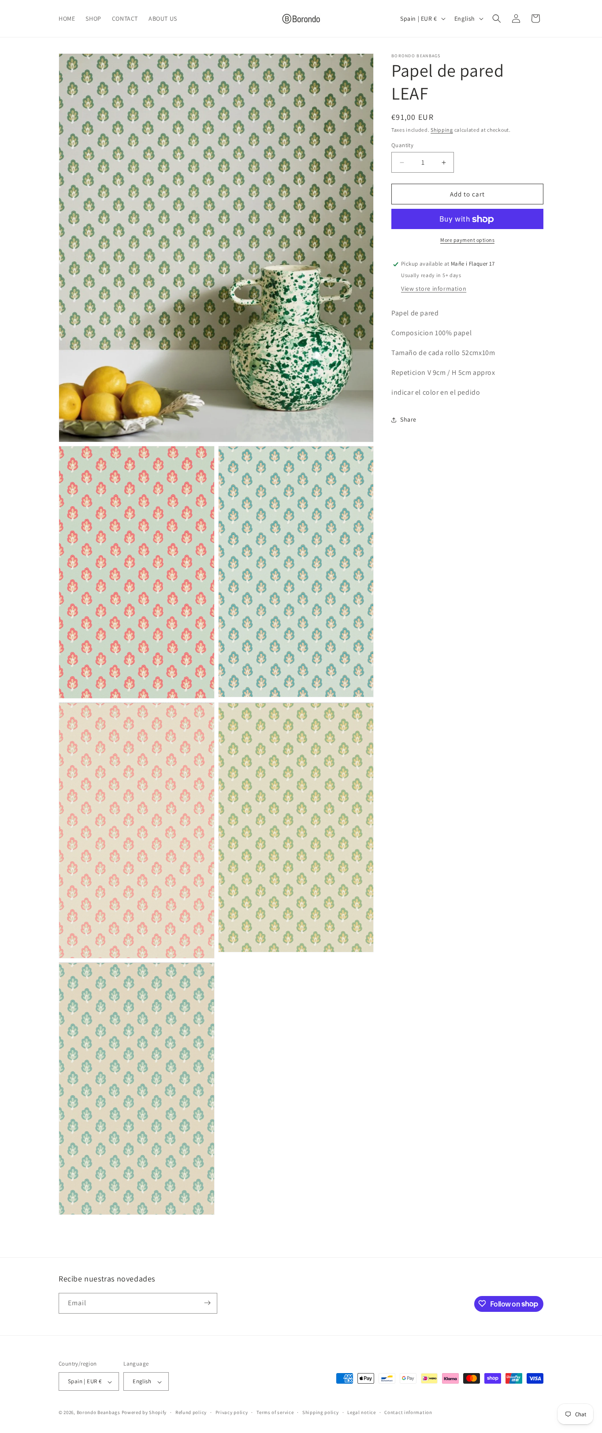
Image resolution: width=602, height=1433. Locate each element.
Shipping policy (320, 1412)
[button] (496, 18)
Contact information (408, 1412)
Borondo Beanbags (98, 1413)
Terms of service (275, 1412)
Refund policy (191, 1412)
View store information (433, 289)
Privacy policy (232, 1412)
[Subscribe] (207, 1302)
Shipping (442, 129)
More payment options (467, 240)
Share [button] (408, 419)
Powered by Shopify (144, 1413)
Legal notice (361, 1412)
